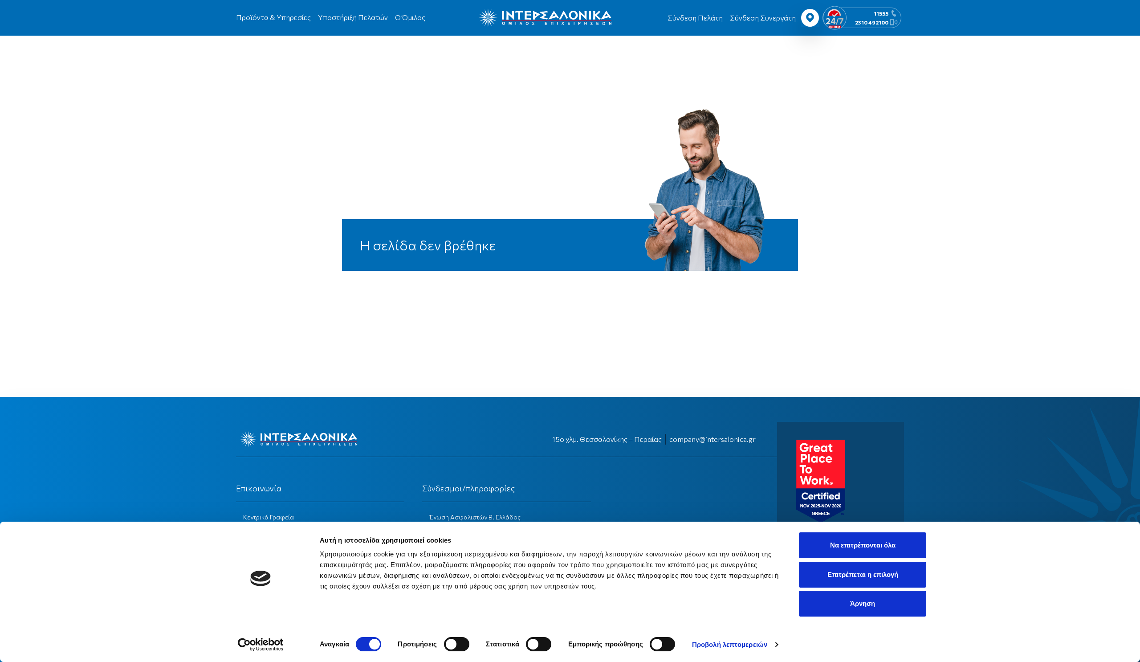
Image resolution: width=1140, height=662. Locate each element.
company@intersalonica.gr (712, 439)
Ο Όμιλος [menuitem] (410, 17)
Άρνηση (862, 603)
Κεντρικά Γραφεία (268, 517)
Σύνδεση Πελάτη (695, 17)
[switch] (456, 644)
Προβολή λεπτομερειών (729, 644)
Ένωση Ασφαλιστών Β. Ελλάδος (475, 517)
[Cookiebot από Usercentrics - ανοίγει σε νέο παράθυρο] (261, 644)
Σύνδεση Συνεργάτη (763, 17)
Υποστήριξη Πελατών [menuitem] (353, 17)
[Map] (810, 18)
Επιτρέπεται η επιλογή (862, 574)
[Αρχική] (545, 17)
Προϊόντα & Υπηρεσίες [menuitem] (273, 17)
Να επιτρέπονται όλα (863, 545)
